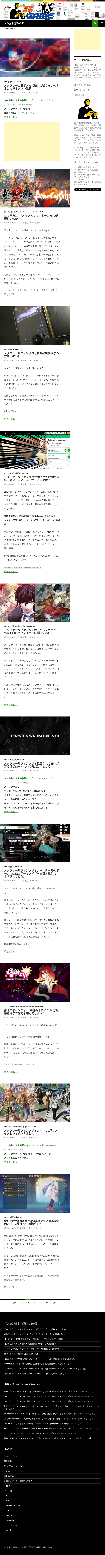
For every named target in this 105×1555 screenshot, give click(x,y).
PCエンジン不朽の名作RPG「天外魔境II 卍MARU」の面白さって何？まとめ (37, 1428)
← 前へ (14, 1302)
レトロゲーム (11, 1525)
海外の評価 (15, 473)
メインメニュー (101, 23)
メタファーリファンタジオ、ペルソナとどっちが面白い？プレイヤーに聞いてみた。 (31, 631)
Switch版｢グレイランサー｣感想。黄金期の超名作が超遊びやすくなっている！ (37, 1363)
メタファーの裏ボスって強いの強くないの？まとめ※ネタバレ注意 (31, 87)
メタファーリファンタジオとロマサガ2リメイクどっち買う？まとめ (31, 1132)
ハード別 (8, 1491)
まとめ (10, 82)
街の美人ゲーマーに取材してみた (18, 1481)
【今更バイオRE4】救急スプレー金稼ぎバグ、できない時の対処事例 (33, 1339)
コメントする (36, 93)
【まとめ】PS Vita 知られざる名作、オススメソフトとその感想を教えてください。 (40, 1359)
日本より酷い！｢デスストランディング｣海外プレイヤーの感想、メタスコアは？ (38, 1438)
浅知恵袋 (11, 349)
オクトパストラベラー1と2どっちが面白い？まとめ (26, 1433)
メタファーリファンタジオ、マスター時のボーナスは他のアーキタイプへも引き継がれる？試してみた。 (31, 873)
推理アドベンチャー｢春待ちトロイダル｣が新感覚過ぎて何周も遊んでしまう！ (31, 1011)
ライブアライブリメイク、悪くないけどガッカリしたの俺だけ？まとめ (34, 1396)
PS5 (5, 473)
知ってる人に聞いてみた (17, 626)
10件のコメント (37, 1138)
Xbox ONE (17, 82)
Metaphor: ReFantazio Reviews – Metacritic (23, 567)
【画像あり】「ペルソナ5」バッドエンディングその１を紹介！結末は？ (35, 1373)
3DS (7, 1510)
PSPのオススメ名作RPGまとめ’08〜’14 (21, 1354)
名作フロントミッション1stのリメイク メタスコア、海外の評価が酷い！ (35, 1334)
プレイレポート (10, 212)
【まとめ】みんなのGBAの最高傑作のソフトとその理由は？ (30, 1344)
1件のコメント (37, 637)
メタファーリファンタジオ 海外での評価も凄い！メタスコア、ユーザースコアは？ (31, 478)
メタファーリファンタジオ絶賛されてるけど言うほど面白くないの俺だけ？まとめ (31, 765)
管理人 (24, 93)
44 (47, 1302)
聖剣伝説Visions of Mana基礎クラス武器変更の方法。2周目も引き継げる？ (31, 1222)
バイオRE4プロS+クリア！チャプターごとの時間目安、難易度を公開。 (34, 1349)
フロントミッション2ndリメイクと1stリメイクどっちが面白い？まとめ (35, 1329)
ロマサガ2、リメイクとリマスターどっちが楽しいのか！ (31, 217)
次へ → (56, 1302)
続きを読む (11, 117)
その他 (7, 1486)
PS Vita (8, 1515)
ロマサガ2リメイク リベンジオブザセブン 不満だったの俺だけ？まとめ (34, 1413)
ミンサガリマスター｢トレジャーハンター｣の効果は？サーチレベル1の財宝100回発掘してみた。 (45, 1368)
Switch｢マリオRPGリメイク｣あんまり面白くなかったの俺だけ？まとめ (35, 1391)
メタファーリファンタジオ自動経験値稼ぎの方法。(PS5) (31, 354)
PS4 (5, 82)
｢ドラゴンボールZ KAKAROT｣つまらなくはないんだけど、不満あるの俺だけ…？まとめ (42, 1406)
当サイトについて (81, 89)
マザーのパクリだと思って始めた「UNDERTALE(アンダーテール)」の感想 (36, 1423)
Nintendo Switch (27, 212)
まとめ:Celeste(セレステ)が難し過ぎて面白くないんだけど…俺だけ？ (34, 1418)
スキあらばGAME (14, 23)
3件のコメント (37, 484)
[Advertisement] (32, 141)
